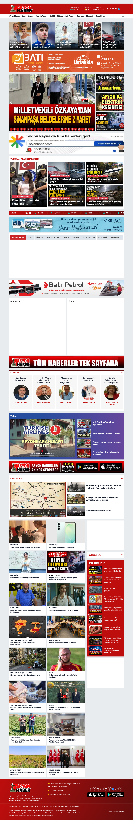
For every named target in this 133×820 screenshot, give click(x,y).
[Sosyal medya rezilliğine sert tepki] (66, 627)
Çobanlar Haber (60, 810)
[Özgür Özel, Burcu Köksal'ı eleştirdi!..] (84, 453)
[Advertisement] (106, 535)
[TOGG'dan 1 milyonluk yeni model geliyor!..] (66, 173)
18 (69, 129)
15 (58, 129)
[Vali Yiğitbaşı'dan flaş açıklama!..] (84, 423)
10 (41, 129)
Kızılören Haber (78, 813)
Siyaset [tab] (39, 237)
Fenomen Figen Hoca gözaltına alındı (24, 577)
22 (82, 129)
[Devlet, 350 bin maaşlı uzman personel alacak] (27, 692)
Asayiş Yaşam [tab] (53, 237)
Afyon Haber (14, 16)
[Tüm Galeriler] (122, 479)
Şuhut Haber (36, 815)
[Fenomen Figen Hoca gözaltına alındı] (27, 562)
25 (93, 129)
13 (52, 129)
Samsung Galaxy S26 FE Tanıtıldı (61, 547)
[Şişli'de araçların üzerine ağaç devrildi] (27, 659)
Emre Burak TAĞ (43, 403)
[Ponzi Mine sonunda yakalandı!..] (28, 184)
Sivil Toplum (70, 16)
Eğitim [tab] (76, 237)
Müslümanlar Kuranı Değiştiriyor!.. (66, 380)
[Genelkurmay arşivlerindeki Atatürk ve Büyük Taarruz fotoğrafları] (76, 487)
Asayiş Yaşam (42, 16)
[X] (94, 788)
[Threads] (109, 788)
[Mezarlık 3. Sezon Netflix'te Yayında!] (66, 594)
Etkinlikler (100, 16)
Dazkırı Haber (71, 810)
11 (45, 129)
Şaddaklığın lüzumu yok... (21, 379)
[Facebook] (90, 788)
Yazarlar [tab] (14, 373)
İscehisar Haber (66, 813)
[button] (11, 102)
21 (79, 129)
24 (89, 129)
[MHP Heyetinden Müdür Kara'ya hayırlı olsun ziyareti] (66, 692)
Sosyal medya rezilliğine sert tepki (62, 642)
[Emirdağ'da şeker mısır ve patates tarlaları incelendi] (27, 757)
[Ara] (123, 8)
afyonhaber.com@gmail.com (60, 794)
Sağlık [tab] (66, 237)
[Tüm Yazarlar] (122, 373)
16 (62, 129)
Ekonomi (80, 16)
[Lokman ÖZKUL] (21, 392)
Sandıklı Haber (13, 815)
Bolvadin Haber (48, 810)
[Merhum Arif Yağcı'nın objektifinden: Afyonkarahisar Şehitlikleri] (38, 499)
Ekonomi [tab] (102, 237)
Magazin (90, 16)
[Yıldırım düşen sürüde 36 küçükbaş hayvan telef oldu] (104, 195)
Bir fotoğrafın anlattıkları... (89, 379)
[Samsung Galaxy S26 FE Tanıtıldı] (66, 531)
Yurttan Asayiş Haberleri (21, 640)
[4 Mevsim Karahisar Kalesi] (76, 510)
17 (65, 129)
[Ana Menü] (123, 16)
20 (76, 129)
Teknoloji (53, 545)
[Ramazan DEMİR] (66, 392)
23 (86, 129)
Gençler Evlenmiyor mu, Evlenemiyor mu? (111, 380)
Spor (24, 16)
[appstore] (96, 794)
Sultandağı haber (48, 815)
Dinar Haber (13, 813)
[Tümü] (122, 555)
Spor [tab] (30, 237)
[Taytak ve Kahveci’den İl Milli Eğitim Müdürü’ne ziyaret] (66, 724)
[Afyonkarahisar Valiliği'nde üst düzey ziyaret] (66, 757)
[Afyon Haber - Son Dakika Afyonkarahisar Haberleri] (21, 8)
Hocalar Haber (44, 813)
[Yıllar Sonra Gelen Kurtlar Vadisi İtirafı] (27, 531)
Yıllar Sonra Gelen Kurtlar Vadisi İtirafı (25, 547)
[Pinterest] (98, 788)
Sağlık (52, 16)
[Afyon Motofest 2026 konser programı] (110, 83)
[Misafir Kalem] (89, 392)
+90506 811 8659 (56, 790)
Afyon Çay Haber (14, 810)
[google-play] (115, 794)
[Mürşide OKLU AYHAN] (112, 392)
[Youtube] (105, 788)
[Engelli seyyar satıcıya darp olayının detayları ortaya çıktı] (66, 562)
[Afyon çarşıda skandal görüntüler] (110, 121)
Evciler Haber (33, 813)
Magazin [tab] (115, 237)
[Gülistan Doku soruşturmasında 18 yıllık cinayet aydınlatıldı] (66, 195)
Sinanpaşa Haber (25, 815)
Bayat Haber (37, 810)
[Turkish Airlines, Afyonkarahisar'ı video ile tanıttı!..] (42, 438)
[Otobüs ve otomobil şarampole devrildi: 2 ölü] (104, 173)
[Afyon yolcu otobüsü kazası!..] (84, 433)
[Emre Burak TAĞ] (44, 392)
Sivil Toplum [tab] (89, 237)
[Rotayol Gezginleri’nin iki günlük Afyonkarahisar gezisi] (76, 499)
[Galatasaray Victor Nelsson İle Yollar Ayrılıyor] (66, 659)
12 (48, 129)
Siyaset (31, 16)
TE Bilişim (121, 811)
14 (55, 129)
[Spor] (122, 301)
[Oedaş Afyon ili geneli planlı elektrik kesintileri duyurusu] (110, 102)
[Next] (113, 788)
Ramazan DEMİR (66, 403)
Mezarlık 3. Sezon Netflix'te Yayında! (63, 610)
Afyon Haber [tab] (18, 237)
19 (72, 129)
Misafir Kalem (89, 403)
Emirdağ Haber (23, 813)
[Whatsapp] (117, 788)
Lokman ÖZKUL (21, 403)
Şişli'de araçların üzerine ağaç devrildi (25, 675)
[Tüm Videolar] (122, 416)
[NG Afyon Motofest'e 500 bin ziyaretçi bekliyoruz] (27, 594)
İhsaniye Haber (55, 813)
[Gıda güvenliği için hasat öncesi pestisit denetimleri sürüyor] (27, 724)
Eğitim (60, 16)
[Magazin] (63, 301)
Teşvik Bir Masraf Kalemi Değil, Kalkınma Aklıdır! (43, 380)
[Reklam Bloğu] (66, 61)
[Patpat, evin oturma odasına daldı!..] (84, 443)
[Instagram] (102, 788)
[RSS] (120, 788)
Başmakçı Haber (26, 810)
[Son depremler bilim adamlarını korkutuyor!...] (27, 627)
